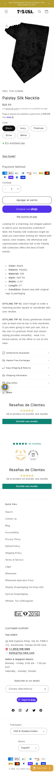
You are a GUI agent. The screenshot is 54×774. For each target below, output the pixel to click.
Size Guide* (9, 156)
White (23, 135)
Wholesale (10, 573)
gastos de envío (12, 109)
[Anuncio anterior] (5, 4)
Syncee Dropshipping (16, 594)
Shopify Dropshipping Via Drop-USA (24, 587)
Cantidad (6, 183)
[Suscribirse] (44, 689)
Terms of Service (14, 560)
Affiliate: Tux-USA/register (19, 601)
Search (9, 512)
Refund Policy (12, 546)
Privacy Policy (13, 539)
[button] (6, 11)
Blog (7, 525)
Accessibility (12, 532)
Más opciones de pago (27, 217)
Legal (8, 566)
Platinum (39, 128)
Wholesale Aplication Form (19, 580)
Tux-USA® (20, 769)
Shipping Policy (13, 553)
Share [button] (9, 392)
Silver (9, 135)
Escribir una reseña (27, 421)
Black (9, 128)
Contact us (11, 519)
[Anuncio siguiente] (49, 4)
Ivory (23, 128)
